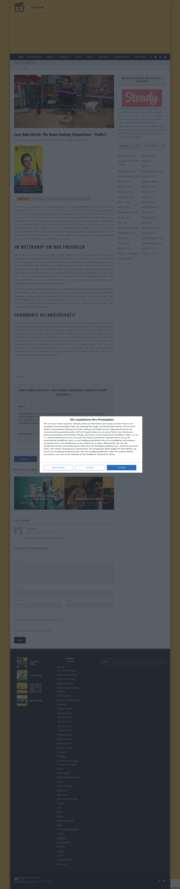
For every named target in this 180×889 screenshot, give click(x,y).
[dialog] (91, 444)
